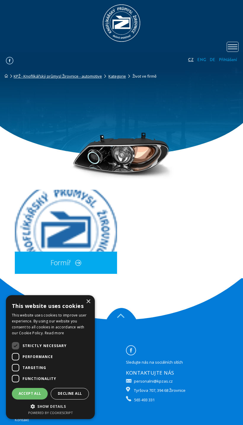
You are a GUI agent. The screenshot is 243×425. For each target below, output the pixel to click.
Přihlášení (228, 60)
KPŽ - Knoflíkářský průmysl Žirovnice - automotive (58, 76)
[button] (50, 406)
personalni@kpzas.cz (153, 381)
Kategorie (117, 76)
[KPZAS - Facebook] (9, 63)
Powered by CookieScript (50, 412)
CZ (191, 60)
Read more (54, 332)
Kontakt (22, 419)
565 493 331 (144, 399)
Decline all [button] (70, 393)
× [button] (88, 301)
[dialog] (50, 357)
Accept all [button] (30, 393)
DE (212, 60)
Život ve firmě (144, 76)
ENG (201, 60)
